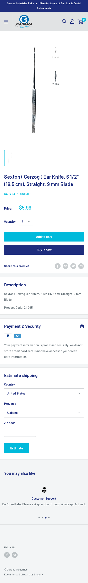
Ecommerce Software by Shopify (23, 574)
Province (10, 403)
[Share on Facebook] (58, 266)
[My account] (72, 21)
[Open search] (64, 21)
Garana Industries (17, 194)
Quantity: (10, 221)
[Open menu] (6, 21)
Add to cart (44, 236)
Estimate (16, 448)
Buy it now (44, 250)
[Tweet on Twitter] (73, 266)
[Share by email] (81, 266)
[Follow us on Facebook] (7, 555)
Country (9, 384)
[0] (80, 21)
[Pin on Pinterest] (65, 266)
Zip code (9, 423)
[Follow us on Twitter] (15, 555)
